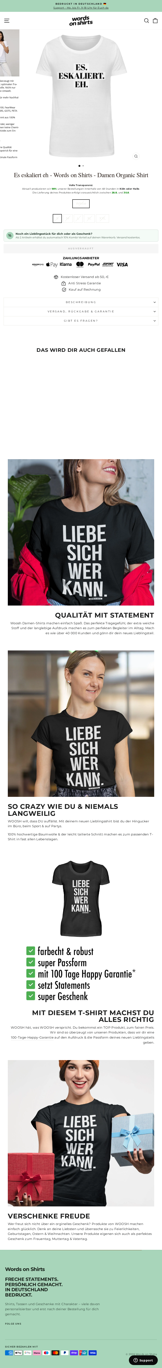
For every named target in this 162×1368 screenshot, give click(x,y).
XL (89, 218)
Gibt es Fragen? (81, 320)
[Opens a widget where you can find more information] (143, 1360)
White (81, 203)
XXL (102, 218)
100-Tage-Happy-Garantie (32, 1037)
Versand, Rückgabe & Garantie (81, 311)
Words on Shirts (25, 1269)
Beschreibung (81, 302)
